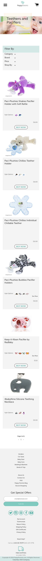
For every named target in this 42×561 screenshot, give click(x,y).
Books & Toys (21, 467)
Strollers (21, 454)
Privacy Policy (21, 532)
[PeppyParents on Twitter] (10, 513)
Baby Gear (21, 459)
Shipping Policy (21, 527)
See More (35, 296)
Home (8, 26)
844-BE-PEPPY (19, 543)
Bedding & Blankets (21, 464)
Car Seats (21, 456)
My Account (21, 519)
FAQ (21, 480)
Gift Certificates (21, 529)
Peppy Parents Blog (21, 483)
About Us (21, 475)
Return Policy (21, 524)
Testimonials (21, 521)
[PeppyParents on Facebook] (26, 513)
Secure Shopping (21, 486)
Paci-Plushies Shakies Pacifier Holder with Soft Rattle (19, 102)
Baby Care (21, 462)
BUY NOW (21, 127)
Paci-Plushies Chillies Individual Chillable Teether (20, 221)
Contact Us (21, 478)
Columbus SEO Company (21, 560)
